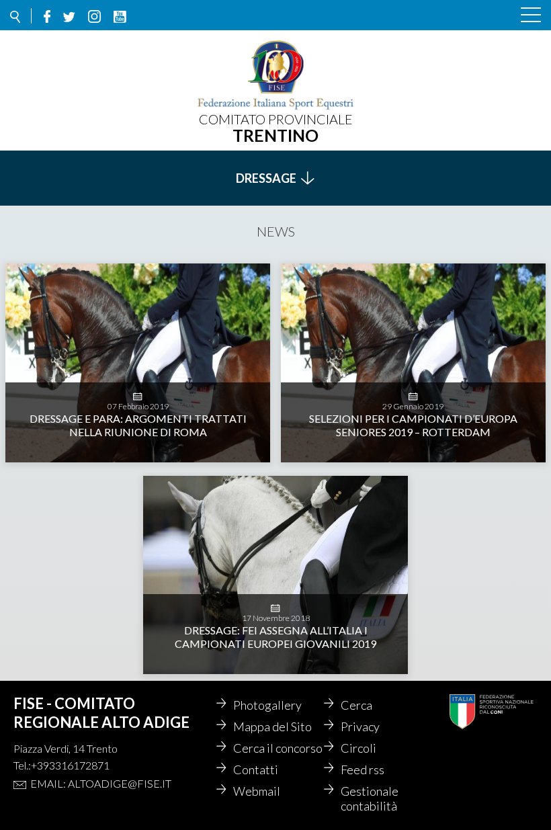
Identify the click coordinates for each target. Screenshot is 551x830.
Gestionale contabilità (369, 798)
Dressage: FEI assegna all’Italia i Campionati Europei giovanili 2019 (275, 637)
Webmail (256, 791)
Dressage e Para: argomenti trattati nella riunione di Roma (138, 425)
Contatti (255, 769)
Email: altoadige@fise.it (100, 783)
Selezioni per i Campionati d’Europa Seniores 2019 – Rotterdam (413, 425)
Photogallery (267, 705)
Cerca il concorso (278, 748)
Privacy (360, 726)
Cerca (356, 705)
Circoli (358, 748)
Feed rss (362, 769)
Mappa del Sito (272, 726)
